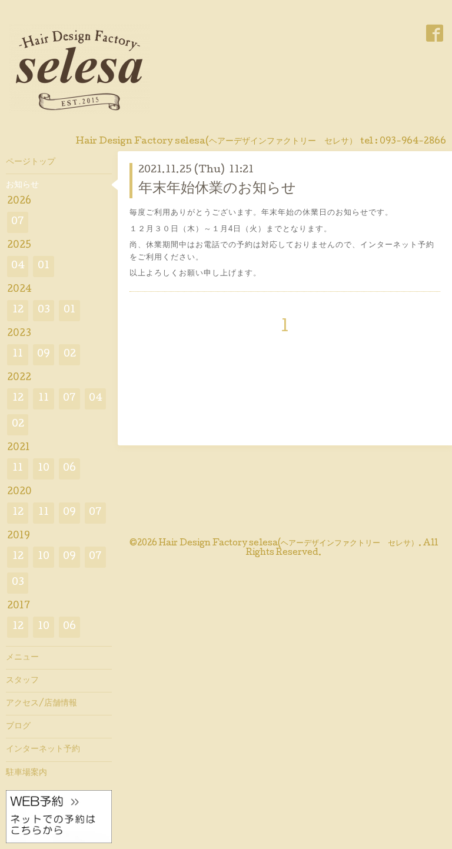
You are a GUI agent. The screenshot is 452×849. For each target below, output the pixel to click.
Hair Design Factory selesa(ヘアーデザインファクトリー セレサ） (288, 544)
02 (70, 354)
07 (17, 222)
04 (18, 266)
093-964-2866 (413, 142)
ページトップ (30, 162)
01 (43, 266)
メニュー (22, 657)
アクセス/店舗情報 (41, 703)
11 (17, 354)
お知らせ (22, 185)
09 (43, 354)
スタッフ (22, 680)
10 (43, 469)
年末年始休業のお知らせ (217, 189)
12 (18, 310)
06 (69, 469)
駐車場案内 (26, 773)
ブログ (18, 726)
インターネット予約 (43, 749)
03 (44, 310)
